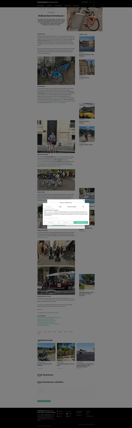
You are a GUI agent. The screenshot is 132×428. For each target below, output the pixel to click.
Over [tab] (83, 206)
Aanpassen (65, 222)
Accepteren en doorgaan (80, 222)
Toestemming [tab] (48, 206)
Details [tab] (60, 206)
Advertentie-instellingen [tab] (71, 206)
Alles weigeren (51, 222)
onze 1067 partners (50, 211)
